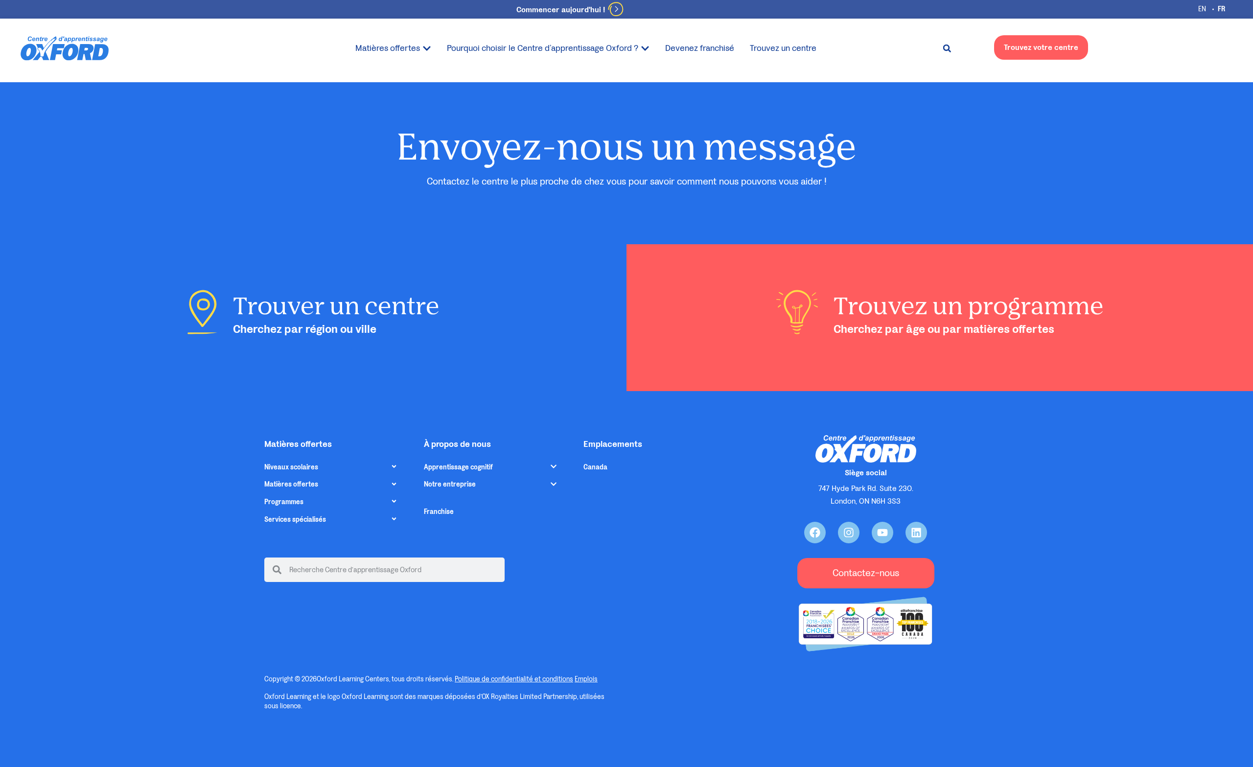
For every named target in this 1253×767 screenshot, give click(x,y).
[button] (947, 48)
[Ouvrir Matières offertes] (426, 48)
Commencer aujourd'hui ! (560, 9)
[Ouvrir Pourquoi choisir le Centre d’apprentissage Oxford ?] (645, 48)
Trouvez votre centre (1041, 47)
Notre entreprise (450, 484)
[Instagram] (848, 532)
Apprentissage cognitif (458, 467)
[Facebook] (815, 532)
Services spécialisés (295, 519)
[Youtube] (882, 532)
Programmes (283, 502)
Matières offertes (291, 484)
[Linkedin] (916, 532)
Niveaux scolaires (291, 467)
